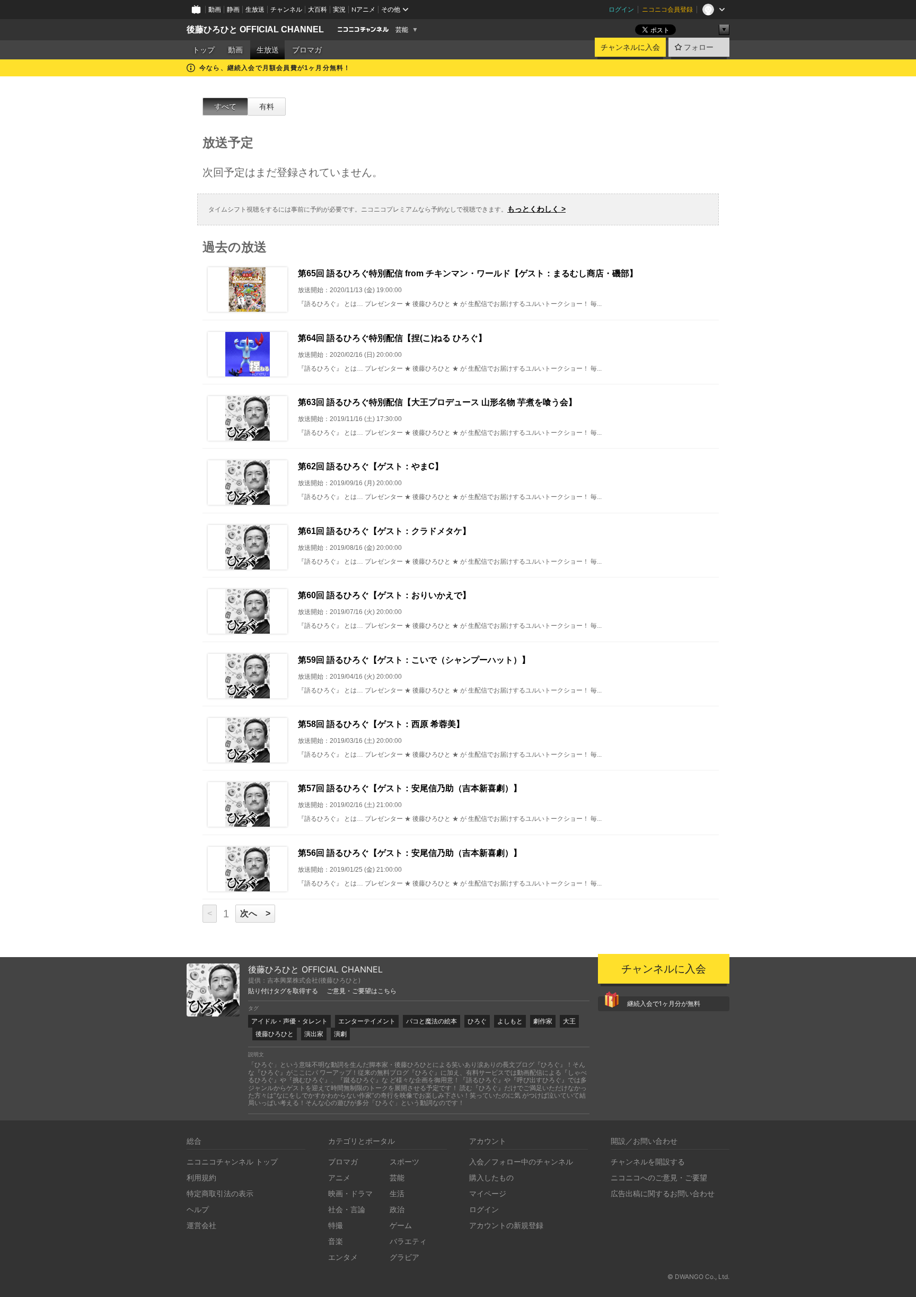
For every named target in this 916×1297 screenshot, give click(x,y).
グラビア (404, 1256)
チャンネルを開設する (648, 1161)
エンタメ (343, 1256)
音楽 (335, 1241)
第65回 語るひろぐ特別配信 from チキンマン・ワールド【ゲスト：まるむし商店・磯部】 (468, 273)
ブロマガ (307, 50)
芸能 (401, 29)
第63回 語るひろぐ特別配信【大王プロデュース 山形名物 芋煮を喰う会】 (437, 402)
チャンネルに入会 (630, 47)
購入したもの (491, 1177)
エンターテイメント (366, 1021)
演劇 (340, 1034)
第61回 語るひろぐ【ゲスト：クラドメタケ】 (384, 531)
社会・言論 (346, 1209)
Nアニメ (363, 9)
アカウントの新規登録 (506, 1225)
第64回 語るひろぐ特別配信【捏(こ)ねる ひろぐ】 (392, 338)
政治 (397, 1209)
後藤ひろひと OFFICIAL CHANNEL (255, 29)
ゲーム (401, 1225)
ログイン (621, 9)
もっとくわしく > (536, 209)
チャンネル (286, 9)
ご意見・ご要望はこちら (362, 991)
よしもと (510, 1021)
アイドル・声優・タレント (289, 1021)
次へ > (255, 913)
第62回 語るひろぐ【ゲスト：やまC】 (370, 466)
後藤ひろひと (275, 1034)
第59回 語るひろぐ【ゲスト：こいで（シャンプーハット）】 (414, 659)
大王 (569, 1021)
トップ (203, 50)
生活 (397, 1193)
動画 (214, 9)
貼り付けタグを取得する (283, 991)
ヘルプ (198, 1209)
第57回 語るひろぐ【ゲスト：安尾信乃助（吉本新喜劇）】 (410, 788)
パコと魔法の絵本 (431, 1021)
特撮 (335, 1225)
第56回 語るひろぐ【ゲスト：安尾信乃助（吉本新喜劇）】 (410, 852)
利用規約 (201, 1177)
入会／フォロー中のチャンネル (521, 1161)
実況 (339, 9)
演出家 (313, 1034)
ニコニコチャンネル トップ (232, 1161)
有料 (266, 106)
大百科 (317, 9)
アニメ (339, 1177)
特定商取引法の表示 (220, 1193)
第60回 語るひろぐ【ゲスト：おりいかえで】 (384, 595)
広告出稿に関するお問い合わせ (663, 1193)
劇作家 (542, 1021)
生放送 (255, 9)
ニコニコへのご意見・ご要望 (659, 1177)
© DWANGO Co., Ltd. (698, 1277)
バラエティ (408, 1241)
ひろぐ (477, 1021)
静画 (233, 9)
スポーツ (404, 1161)
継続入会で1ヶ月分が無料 (663, 1003)
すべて (225, 106)
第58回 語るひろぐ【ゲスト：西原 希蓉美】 (381, 724)
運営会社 (201, 1225)
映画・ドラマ (350, 1193)
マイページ (487, 1193)
